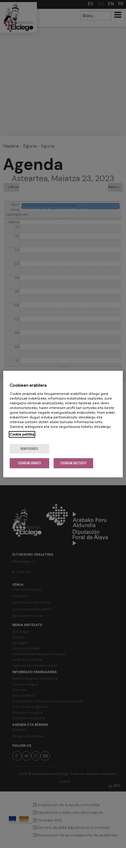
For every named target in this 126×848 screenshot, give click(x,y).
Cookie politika (22, 434)
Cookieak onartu (29, 463)
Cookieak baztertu (73, 463)
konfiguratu (29, 448)
